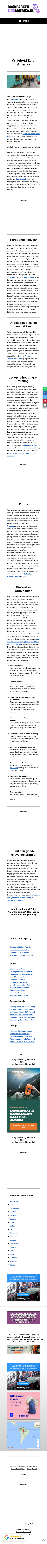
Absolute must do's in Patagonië (22, 1039)
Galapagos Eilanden (26, 277)
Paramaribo (13, 1258)
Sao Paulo (13, 1212)
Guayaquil (13, 1240)
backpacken (15, 99)
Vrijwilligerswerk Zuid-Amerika (21, 985)
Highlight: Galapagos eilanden (21, 1031)
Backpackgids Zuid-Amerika (20, 947)
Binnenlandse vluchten (18, 993)
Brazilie (10, 576)
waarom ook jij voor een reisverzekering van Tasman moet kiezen (23, 897)
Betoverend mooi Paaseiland (21, 1036)
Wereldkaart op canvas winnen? (22, 955)
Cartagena (13, 1233)
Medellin (18, 359)
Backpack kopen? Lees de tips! (22, 1009)
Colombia (27, 574)
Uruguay (10, 526)
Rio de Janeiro (14, 1208)
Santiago (13, 1219)
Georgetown (14, 1243)
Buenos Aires (14, 1201)
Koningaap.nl (21, 179)
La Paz (12, 1204)
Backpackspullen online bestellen (22, 1020)
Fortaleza (13, 1215)
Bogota (12, 1222)
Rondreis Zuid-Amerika (19, 995)
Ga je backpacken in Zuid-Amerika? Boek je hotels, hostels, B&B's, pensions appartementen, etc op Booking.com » (23, 1317)
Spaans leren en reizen (18, 982)
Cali (11, 1229)
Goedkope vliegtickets (18, 990)
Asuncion (13, 1247)
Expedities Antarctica (18, 977)
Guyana (17, 576)
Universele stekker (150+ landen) (22, 1012)
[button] (14, 1537)
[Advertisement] (23, 43)
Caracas (12, 1265)
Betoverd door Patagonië (19, 987)
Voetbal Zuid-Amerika (18, 979)
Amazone (11, 277)
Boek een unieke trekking (19, 952)
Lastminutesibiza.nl (23, 1532)
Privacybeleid (32, 1469)
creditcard (14, 768)
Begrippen (22, 1466)
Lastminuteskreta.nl (23, 1529)
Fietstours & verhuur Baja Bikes (22, 974)
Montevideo (13, 1261)
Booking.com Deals (17, 969)
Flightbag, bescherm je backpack (22, 1017)
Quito (11, 1236)
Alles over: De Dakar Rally (20, 1034)
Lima (11, 1250)
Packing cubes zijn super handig (22, 1007)
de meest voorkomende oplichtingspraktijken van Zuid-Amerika (23, 641)
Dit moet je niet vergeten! (19, 950)
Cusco (12, 1254)
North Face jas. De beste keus (21, 1015)
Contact (13, 1466)
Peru (24, 576)
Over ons (32, 1466)
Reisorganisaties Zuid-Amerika (21, 972)
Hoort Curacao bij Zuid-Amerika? (22, 1042)
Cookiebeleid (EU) (17, 1469)
